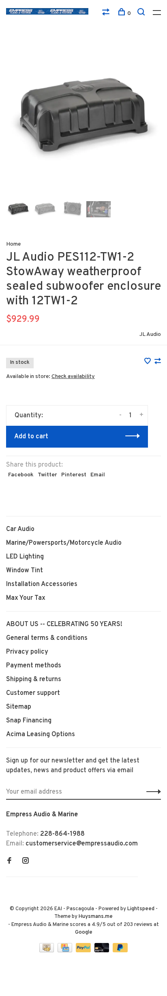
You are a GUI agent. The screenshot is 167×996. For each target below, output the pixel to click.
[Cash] (47, 951)
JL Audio (150, 334)
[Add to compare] (157, 362)
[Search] (142, 13)
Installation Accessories (41, 584)
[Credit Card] (66, 951)
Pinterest (73, 474)
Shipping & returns (33, 679)
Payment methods (33, 666)
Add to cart (31, 437)
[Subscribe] (151, 792)
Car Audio (20, 529)
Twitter (47, 474)
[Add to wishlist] (148, 362)
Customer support (33, 693)
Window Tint (24, 571)
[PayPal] (84, 951)
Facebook (21, 474)
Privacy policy (27, 652)
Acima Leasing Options (40, 735)
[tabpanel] (83, 117)
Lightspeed (140, 909)
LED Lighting (25, 557)
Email (97, 474)
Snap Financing (28, 721)
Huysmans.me (96, 916)
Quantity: (29, 416)
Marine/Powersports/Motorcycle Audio (64, 543)
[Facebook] (9, 862)
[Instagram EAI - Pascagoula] (25, 862)
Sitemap (18, 707)
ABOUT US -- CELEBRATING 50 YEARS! (64, 624)
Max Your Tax (25, 598)
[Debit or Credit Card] (102, 951)
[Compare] (106, 13)
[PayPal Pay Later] (120, 951)
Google (83, 932)
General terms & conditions (47, 638)
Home (13, 244)
